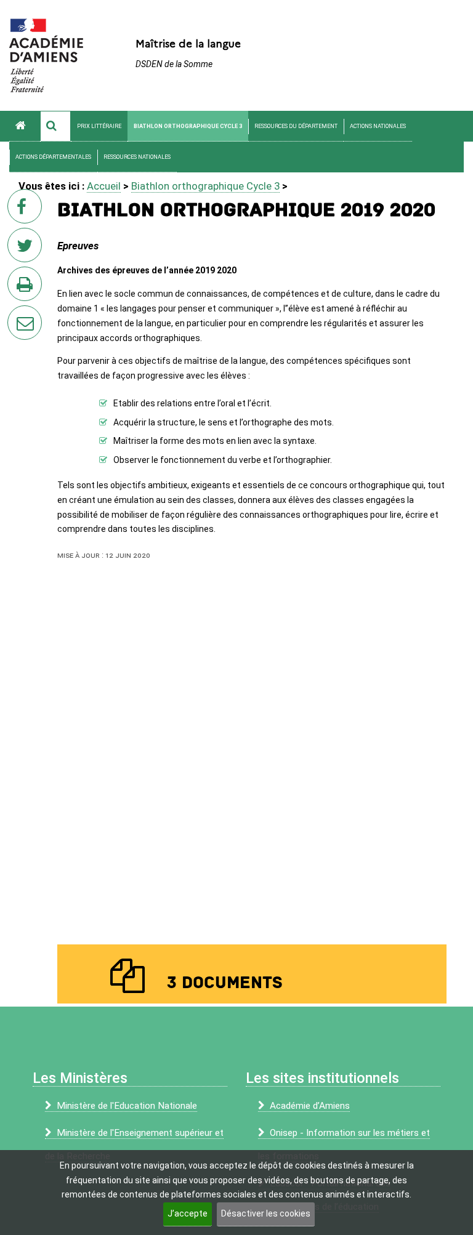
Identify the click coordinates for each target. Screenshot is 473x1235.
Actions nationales (378, 126)
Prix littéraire (99, 126)
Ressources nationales (137, 157)
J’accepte (188, 1213)
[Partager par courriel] (16, 314)
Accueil (104, 186)
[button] (55, 126)
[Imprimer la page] (27, 287)
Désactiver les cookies (265, 1213)
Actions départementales (53, 157)
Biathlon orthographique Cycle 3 (188, 126)
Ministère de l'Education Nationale (127, 1105)
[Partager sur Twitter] (27, 249)
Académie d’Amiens (310, 1105)
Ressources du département (296, 126)
